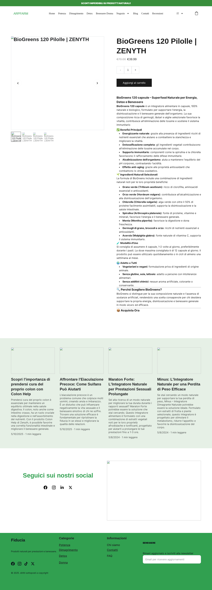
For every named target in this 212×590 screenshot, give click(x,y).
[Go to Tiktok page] (26, 564)
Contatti (145, 13)
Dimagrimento (76, 13)
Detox (90, 13)
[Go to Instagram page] (54, 487)
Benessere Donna (104, 13)
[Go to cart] (196, 13)
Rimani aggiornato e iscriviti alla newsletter (168, 553)
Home (52, 13)
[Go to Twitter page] (70, 487)
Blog (135, 13)
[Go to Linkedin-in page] (62, 487)
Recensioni (157, 13)
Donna (63, 562)
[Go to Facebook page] (45, 487)
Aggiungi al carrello (134, 82)
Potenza (62, 13)
